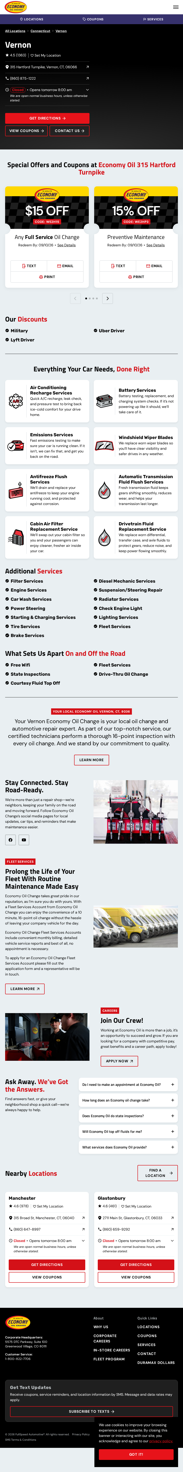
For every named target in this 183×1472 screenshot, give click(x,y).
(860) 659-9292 (114, 1229)
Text (31, 266)
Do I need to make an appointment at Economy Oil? (121, 1084)
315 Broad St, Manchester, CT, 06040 (41, 1218)
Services (155, 19)
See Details (66, 245)
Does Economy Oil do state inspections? (113, 1115)
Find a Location (155, 1173)
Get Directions (45, 118)
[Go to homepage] (15, 7)
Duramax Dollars (156, 1362)
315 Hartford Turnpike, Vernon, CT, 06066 (41, 67)
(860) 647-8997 (25, 1229)
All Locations (15, 31)
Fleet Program (109, 1359)
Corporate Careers (105, 1339)
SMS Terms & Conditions (20, 1440)
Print (49, 277)
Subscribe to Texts (89, 1411)
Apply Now (117, 1061)
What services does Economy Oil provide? (114, 1147)
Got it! (136, 1454)
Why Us (101, 1327)
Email (68, 266)
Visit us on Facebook (10, 840)
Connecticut (40, 31)
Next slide (107, 298)
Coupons (95, 19)
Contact (146, 1353)
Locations (33, 19)
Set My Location (48, 55)
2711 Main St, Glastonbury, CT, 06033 (130, 1218)
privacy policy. (161, 1441)
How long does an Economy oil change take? (116, 1100)
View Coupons (24, 130)
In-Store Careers (112, 1350)
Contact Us (67, 130)
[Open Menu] (176, 7)
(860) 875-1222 (20, 78)
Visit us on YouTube (24, 840)
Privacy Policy (81, 1434)
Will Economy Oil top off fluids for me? (112, 1131)
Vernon (61, 31)
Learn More (91, 760)
